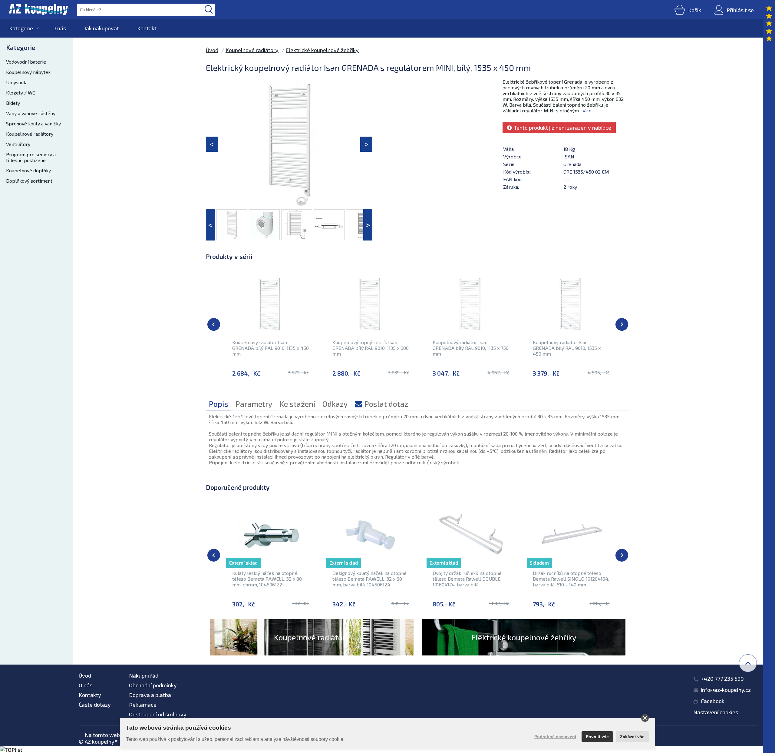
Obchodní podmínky (153, 685)
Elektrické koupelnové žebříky (322, 50)
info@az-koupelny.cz (726, 689)
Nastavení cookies (715, 712)
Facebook (712, 701)
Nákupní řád (143, 675)
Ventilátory (18, 144)
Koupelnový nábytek (28, 72)
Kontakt (147, 28)
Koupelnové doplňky (28, 170)
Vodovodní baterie (26, 62)
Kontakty (90, 695)
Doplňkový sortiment (29, 181)
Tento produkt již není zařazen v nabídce (561, 127)
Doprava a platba (150, 695)
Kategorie (21, 28)
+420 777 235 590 (722, 678)
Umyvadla (17, 82)
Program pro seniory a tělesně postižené (31, 157)
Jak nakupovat (101, 28)
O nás (59, 28)
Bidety (13, 103)
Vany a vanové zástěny (30, 113)
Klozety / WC (20, 92)
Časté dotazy (95, 704)
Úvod (212, 50)
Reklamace (143, 704)
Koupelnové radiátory (29, 134)
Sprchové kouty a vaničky (33, 123)
